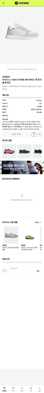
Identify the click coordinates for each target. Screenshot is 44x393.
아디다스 (39, 100)
